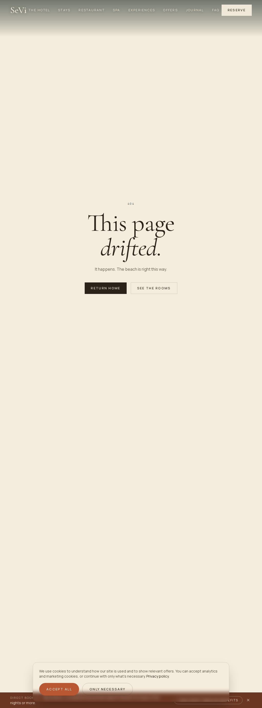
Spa (116, 10)
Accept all (59, 689)
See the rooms (154, 288)
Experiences (141, 10)
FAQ (216, 10)
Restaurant (91, 10)
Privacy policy (157, 676)
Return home (105, 288)
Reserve (237, 10)
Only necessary (107, 689)
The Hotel (39, 10)
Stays (64, 10)
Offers (170, 10)
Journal (195, 10)
